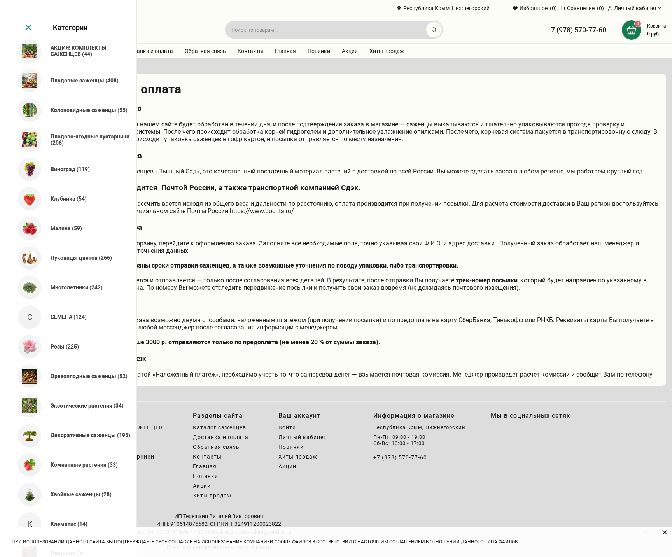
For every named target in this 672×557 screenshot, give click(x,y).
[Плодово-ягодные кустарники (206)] (26, 139)
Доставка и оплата (148, 51)
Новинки (319, 51)
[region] (68, 278)
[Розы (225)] (26, 346)
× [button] (665, 531)
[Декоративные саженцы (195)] (26, 435)
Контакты (250, 51)
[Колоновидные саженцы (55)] (26, 110)
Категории (70, 27)
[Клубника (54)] (26, 198)
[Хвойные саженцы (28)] (26, 494)
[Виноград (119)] (26, 169)
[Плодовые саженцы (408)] (26, 80)
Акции (350, 51)
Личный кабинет (302, 437)
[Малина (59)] (26, 228)
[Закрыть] (28, 27)
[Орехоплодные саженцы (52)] (26, 376)
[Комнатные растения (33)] (26, 464)
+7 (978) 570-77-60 (576, 30)
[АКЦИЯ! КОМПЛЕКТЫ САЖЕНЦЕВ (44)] (26, 51)
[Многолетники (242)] (26, 287)
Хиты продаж (386, 51)
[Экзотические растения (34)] (26, 405)
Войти (287, 427)
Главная (285, 51)
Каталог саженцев (219, 427)
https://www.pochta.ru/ (262, 211)
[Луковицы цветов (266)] (26, 258)
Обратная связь (205, 51)
